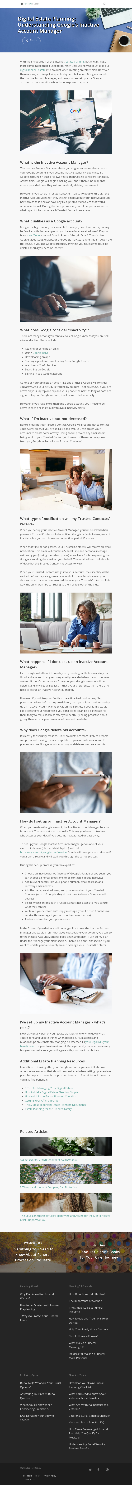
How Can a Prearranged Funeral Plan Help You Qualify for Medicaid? (88, 1433)
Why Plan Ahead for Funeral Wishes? (37, 1296)
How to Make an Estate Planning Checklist (50, 1096)
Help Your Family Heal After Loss (88, 1329)
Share (38, 1475)
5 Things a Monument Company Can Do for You (49, 1187)
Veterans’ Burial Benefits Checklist (89, 1415)
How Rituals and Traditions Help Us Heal (88, 1320)
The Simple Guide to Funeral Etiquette (86, 1310)
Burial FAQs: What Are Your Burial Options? (40, 1385)
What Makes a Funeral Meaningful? (82, 1345)
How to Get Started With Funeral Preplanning (39, 1307)
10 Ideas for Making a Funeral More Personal (87, 1356)
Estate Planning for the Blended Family (48, 1109)
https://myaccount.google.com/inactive (43, 852)
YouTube (34, 235)
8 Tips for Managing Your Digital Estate (49, 1088)
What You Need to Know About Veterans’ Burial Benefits (87, 1396)
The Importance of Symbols (85, 1301)
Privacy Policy (50, 1475)
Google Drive (40, 353)
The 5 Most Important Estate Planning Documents (55, 1105)
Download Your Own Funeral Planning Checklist (86, 1385)
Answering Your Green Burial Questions (37, 1396)
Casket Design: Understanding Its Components (48, 1159)
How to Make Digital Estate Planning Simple (51, 1092)
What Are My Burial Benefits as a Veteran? (88, 1407)
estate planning (75, 61)
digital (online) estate (33, 70)
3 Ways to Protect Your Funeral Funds (39, 1318)
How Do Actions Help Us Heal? (87, 1294)
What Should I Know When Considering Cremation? (36, 1407)
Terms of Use (29, 1479)
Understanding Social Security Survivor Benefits (87, 1446)
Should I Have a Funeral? (84, 1336)
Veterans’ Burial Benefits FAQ (86, 1422)
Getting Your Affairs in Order (42, 1100)
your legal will (93, 1042)
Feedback (27, 1475)
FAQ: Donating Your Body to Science (37, 1418)
